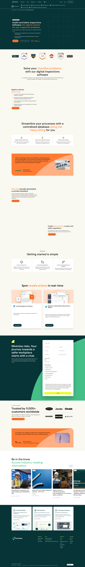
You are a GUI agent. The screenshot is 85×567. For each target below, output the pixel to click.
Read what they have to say (18, 419)
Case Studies (62, 544)
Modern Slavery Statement (53, 565)
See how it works (16, 108)
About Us (71, 538)
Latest (61, 538)
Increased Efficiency (48, 539)
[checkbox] (58, 372)
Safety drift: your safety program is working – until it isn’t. (42, 491)
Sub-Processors (25, 565)
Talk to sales (70, 1)
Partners (71, 539)
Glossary (61, 547)
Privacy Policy (57, 389)
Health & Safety (40, 538)
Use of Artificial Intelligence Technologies (41, 565)
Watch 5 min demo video (24, 40)
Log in (65, 1)
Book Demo (15, 40)
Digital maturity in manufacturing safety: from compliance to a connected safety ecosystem (62, 493)
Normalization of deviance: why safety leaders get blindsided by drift (21, 492)
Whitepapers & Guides (64, 541)
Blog (61, 539)
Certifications (30, 565)
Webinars (61, 546)
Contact (60, 1)
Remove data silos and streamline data (51, 541)
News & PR (71, 541)
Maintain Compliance (48, 538)
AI (45, 1)
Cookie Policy (19, 565)
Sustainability (40, 541)
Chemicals (39, 539)
